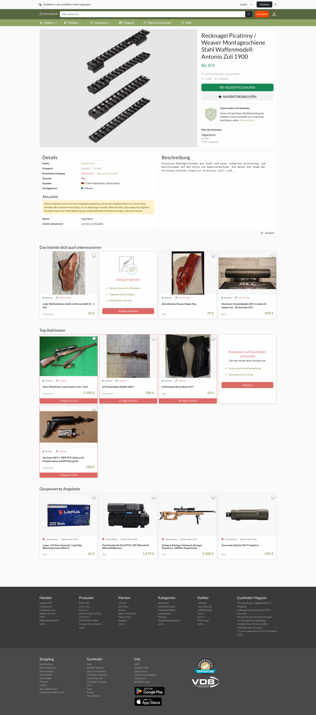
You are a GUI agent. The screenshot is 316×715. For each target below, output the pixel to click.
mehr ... (43, 623)
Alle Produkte (47, 671)
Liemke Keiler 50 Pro (90, 613)
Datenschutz (141, 671)
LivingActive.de (48, 610)
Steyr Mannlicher (127, 613)
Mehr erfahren (247, 120)
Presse (90, 692)
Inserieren (262, 14)
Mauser (122, 602)
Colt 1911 (84, 616)
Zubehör (85, 168)
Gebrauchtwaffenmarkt (52, 692)
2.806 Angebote (210, 141)
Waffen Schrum (47, 613)
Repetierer (163, 602)
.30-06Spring (204, 606)
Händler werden (95, 667)
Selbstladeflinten (167, 610)
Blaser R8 (84, 602)
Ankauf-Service (95, 678)
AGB (136, 664)
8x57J (201, 616)
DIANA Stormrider (89, 620)
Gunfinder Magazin (97, 681)
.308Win (202, 602)
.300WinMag (204, 610)
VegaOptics (208, 134)
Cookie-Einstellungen (145, 674)
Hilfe (188, 22)
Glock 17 (84, 610)
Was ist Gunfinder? (160, 22)
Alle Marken (46, 664)
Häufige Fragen (142, 681)
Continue (264, 4)
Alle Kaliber (46, 678)
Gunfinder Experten (97, 674)
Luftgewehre (164, 613)
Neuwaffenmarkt (48, 688)
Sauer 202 (84, 606)
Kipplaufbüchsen (166, 606)
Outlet (43, 685)
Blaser (121, 610)
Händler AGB (141, 667)
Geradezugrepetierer (169, 620)
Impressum (140, 678)
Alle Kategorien (48, 667)
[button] (272, 14)
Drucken (269, 232)
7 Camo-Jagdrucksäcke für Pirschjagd (256, 631)
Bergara (122, 620)
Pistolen (162, 616)
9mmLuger (203, 620)
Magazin (129, 22)
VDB (42, 616)
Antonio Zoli (87, 163)
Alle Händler (46, 674)
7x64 (200, 613)
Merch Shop (93, 695)
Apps (89, 688)
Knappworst (46, 606)
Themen (44, 681)
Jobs (89, 685)
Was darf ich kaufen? (107, 173)
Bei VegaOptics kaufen (237, 87)
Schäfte (98, 168)
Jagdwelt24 (46, 602)
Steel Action (124, 616)
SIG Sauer (123, 606)
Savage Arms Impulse (90, 623)
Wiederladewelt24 (49, 620)
